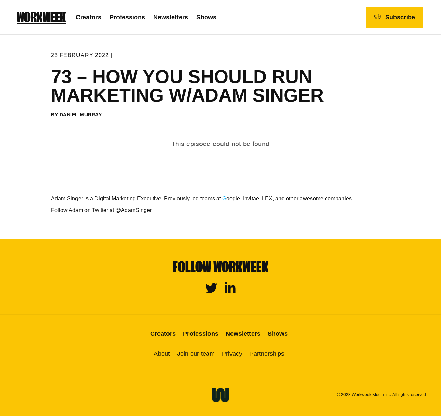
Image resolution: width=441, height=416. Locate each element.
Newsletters (170, 17)
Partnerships (266, 353)
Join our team (196, 353)
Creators (88, 17)
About (162, 353)
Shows (206, 17)
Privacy (232, 353)
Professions (127, 17)
